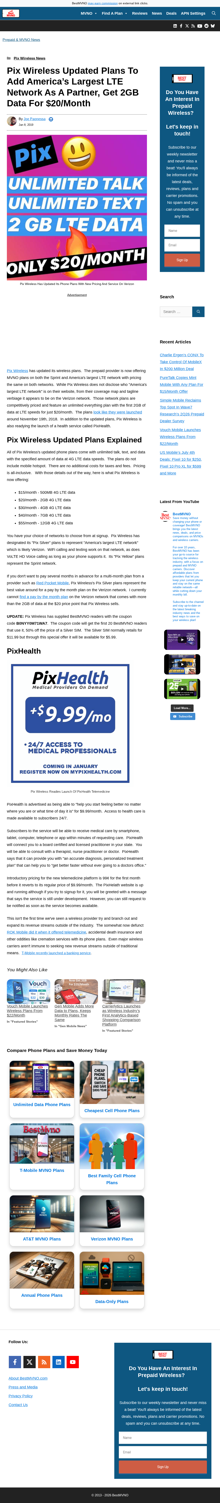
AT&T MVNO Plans (42, 1239)
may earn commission (103, 3)
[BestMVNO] (11, 13)
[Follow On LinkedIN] (58, 1362)
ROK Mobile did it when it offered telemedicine (46, 932)
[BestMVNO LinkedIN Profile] (175, 25)
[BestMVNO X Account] (187, 25)
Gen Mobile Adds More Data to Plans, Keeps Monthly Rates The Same (74, 1013)
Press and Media (23, 1387)
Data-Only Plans (111, 1301)
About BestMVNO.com (28, 1378)
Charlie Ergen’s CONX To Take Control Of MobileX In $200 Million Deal (182, 362)
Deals (171, 13)
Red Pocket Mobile (52, 583)
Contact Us (18, 1405)
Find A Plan (112, 13)
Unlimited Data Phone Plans (41, 1104)
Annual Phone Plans (42, 1295)
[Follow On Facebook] (15, 1362)
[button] (214, 13)
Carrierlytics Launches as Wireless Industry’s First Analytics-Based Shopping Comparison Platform (121, 1015)
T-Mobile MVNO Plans (42, 1170)
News (157, 13)
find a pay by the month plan (44, 597)
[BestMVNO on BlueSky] (213, 25)
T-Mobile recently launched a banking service (56, 953)
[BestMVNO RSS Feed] (193, 25)
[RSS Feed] (44, 1362)
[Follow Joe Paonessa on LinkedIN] (51, 119)
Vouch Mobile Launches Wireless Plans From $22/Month (27, 1010)
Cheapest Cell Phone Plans (112, 1110)
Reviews (140, 13)
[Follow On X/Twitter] (29, 1362)
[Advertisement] (77, 333)
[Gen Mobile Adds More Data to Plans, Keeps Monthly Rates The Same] (76, 991)
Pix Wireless (17, 371)
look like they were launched (117, 412)
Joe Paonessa (35, 119)
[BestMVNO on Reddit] (206, 25)
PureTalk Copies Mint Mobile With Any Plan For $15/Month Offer (181, 385)
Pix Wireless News (29, 58)
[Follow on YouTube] (73, 1362)
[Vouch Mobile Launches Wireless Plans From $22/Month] (28, 991)
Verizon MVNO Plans (112, 1239)
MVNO (86, 13)
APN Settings (193, 13)
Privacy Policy (21, 1396)
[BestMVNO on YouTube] (199, 25)
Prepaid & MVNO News (21, 40)
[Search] (198, 312)
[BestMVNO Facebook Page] (181, 25)
